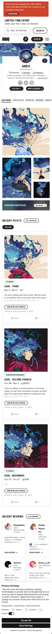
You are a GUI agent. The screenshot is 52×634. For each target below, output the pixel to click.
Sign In (37, 39)
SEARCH (40, 30)
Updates (29, 100)
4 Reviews (26, 73)
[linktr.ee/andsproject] (20, 83)
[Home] (6, 39)
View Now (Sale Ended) (16, 307)
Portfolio (18, 100)
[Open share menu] (44, 61)
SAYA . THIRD (11, 286)
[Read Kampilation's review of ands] (13, 538)
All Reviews (33, 517)
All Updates (31, 221)
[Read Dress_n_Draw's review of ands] (38, 573)
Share (16, 318)
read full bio (42, 78)
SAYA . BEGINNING (14, 475)
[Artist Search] (25, 39)
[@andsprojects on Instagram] (26, 83)
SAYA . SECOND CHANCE (17, 379)
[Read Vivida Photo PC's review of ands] (38, 538)
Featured (6, 100)
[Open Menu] (47, 39)
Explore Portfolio (15, 205)
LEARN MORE (12, 14)
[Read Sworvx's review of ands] (13, 573)
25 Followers (38, 73)
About (48, 100)
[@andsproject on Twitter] (32, 83)
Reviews (39, 100)
